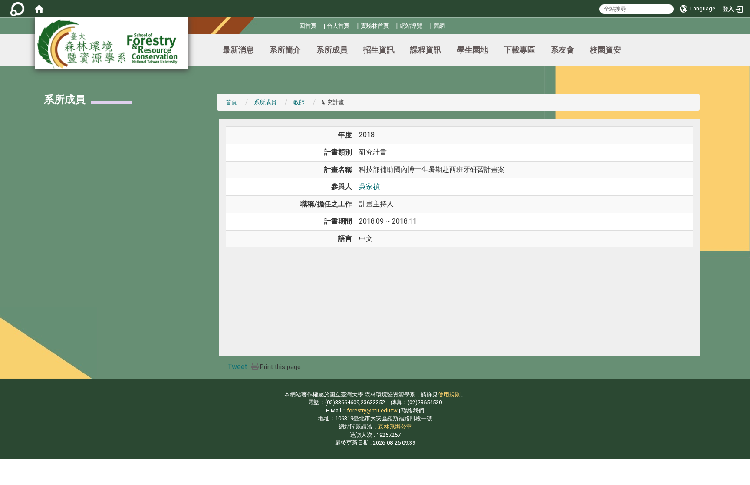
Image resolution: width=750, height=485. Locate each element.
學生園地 (472, 49)
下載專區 (519, 49)
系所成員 (332, 49)
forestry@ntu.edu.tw (372, 410)
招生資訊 (379, 49)
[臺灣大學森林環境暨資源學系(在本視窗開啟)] (111, 43)
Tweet (237, 367)
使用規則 (449, 394)
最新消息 (238, 49)
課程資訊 (425, 49)
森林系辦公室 (395, 426)
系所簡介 (285, 49)
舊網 (439, 26)
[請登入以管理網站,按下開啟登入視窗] (17, 8)
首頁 (231, 102)
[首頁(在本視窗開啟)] (39, 8)
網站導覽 (411, 26)
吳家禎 (369, 186)
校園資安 (605, 49)
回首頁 (307, 26)
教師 (299, 102)
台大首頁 (338, 26)
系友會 (562, 49)
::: (296, 24)
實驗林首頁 (375, 26)
